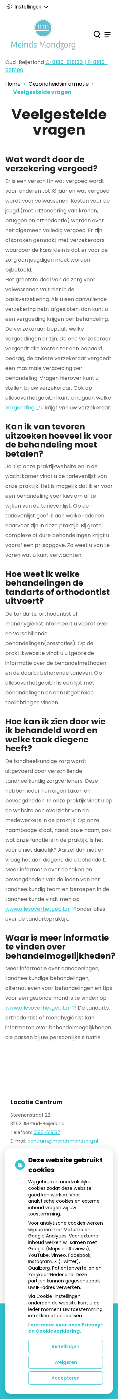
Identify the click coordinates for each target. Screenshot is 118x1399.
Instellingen (65, 1346)
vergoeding (19, 407)
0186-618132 (46, 1132)
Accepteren (65, 1378)
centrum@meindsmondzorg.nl (63, 1141)
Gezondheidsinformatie (59, 84)
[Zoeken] (96, 34)
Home (13, 84)
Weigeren (65, 1362)
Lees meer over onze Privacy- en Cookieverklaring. (65, 1328)
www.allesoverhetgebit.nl (37, 909)
